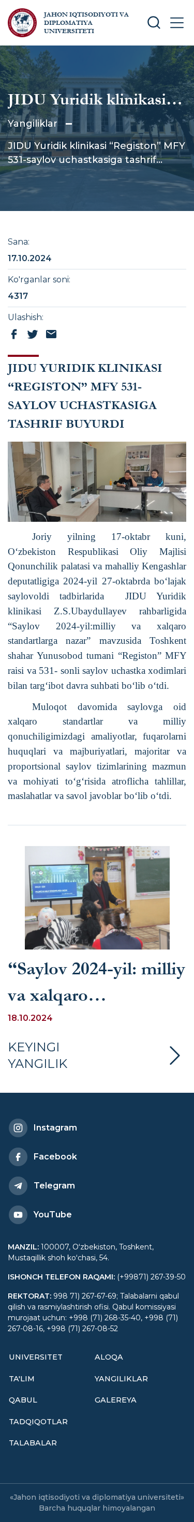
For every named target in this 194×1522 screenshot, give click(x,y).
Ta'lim (22, 1378)
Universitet (36, 1357)
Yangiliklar (32, 123)
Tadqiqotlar (38, 1421)
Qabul (23, 1400)
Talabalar (33, 1443)
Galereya (116, 1400)
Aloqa (109, 1357)
